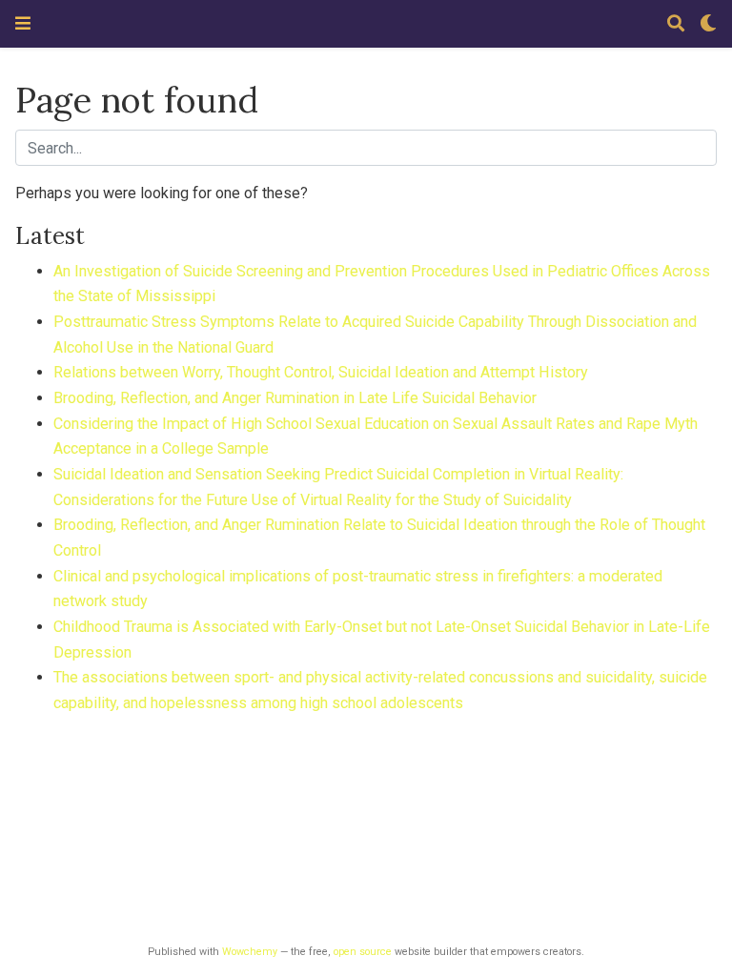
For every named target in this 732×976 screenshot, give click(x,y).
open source (363, 952)
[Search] (675, 24)
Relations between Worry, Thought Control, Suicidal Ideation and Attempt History (320, 372)
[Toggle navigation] (22, 23)
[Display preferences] (708, 24)
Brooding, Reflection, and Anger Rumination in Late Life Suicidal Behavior (295, 398)
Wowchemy (249, 952)
